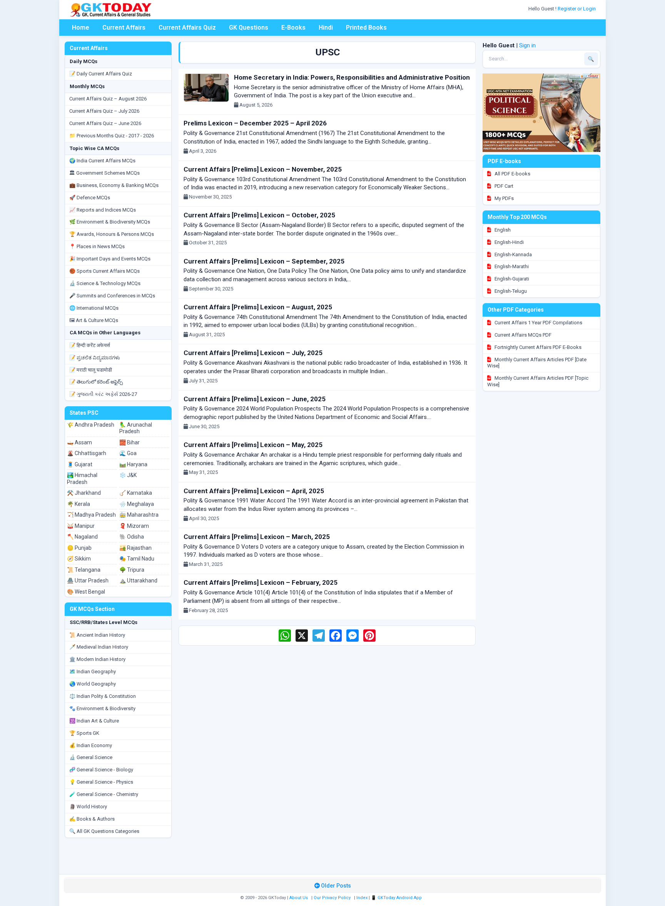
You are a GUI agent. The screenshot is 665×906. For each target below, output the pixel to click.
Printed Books (366, 27)
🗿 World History (88, 806)
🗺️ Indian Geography (92, 671)
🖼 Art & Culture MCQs (93, 320)
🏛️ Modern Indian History (97, 659)
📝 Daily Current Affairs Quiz (100, 74)
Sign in (527, 45)
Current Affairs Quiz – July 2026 (104, 111)
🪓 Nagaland (82, 537)
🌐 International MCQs (94, 308)
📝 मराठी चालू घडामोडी (90, 370)
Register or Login (577, 9)
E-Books (293, 27)
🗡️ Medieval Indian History (98, 647)
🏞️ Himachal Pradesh (82, 478)
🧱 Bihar (129, 442)
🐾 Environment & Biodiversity (102, 708)
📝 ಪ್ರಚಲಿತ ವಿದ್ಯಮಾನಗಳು (94, 357)
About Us (298, 897)
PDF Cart (503, 186)
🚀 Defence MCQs (89, 197)
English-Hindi (508, 242)
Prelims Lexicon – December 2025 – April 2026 (255, 123)
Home (80, 27)
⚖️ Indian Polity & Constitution (102, 696)
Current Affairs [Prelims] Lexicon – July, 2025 (253, 353)
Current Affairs (123, 27)
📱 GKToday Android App (397, 897)
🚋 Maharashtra (139, 515)
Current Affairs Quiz (187, 27)
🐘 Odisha (131, 537)
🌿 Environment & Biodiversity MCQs (109, 222)
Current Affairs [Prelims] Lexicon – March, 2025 (257, 537)
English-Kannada (512, 254)
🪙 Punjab (79, 548)
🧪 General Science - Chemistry (103, 794)
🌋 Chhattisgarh (86, 453)
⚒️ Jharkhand (84, 493)
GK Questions (248, 27)
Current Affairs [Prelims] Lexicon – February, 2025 (261, 582)
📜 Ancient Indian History (97, 635)
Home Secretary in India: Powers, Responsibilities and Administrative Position (352, 77)
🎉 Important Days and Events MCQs (109, 259)
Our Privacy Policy (332, 897)
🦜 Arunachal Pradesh (135, 428)
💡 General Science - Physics (101, 782)
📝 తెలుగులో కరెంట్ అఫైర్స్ (96, 382)
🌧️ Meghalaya (136, 504)
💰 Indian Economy (90, 745)
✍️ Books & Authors (92, 819)
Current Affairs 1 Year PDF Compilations (537, 322)
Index (362, 897)
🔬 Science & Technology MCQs (104, 283)
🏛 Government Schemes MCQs (104, 173)
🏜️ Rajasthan (135, 548)
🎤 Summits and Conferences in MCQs (112, 296)
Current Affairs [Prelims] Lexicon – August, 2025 (258, 307)
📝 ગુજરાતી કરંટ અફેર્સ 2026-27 (103, 394)
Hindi (326, 27)
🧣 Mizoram (134, 526)
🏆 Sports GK (84, 733)
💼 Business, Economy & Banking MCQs (114, 185)
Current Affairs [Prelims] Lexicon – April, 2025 (254, 491)
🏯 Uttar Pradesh (88, 580)
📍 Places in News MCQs (97, 246)
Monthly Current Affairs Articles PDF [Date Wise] (536, 363)
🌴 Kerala (78, 504)
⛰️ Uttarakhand (138, 580)
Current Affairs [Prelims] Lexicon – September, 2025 (264, 261)
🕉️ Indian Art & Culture (94, 721)
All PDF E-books (511, 174)
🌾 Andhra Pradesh (90, 425)
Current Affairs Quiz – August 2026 (108, 99)
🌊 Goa (128, 453)
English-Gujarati (511, 279)
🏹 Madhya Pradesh (91, 515)
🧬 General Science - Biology (101, 770)
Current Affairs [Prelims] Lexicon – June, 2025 (255, 399)
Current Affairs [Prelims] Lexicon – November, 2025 (263, 169)
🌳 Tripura (131, 570)
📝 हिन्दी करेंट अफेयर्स (89, 345)
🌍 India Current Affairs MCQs (102, 161)
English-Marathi (511, 266)
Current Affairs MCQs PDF (522, 335)
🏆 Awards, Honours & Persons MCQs (111, 234)
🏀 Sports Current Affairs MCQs (104, 271)
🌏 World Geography (92, 684)
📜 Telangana (83, 570)
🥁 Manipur (81, 526)
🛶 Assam (79, 442)
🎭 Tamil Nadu (136, 559)
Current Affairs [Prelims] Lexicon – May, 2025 (253, 445)
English (502, 230)
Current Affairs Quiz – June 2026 (105, 123)
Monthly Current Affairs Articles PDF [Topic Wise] (537, 381)
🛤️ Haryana (133, 464)
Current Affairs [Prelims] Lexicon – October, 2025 (259, 215)
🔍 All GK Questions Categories (104, 831)
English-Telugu (510, 291)
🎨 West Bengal (86, 592)
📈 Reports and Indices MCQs (102, 210)
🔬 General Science (90, 757)
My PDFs (503, 198)
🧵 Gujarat (79, 464)
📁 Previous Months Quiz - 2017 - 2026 (111, 135)
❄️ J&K (128, 475)
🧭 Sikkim (79, 559)
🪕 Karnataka (135, 493)
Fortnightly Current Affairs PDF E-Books (537, 347)
